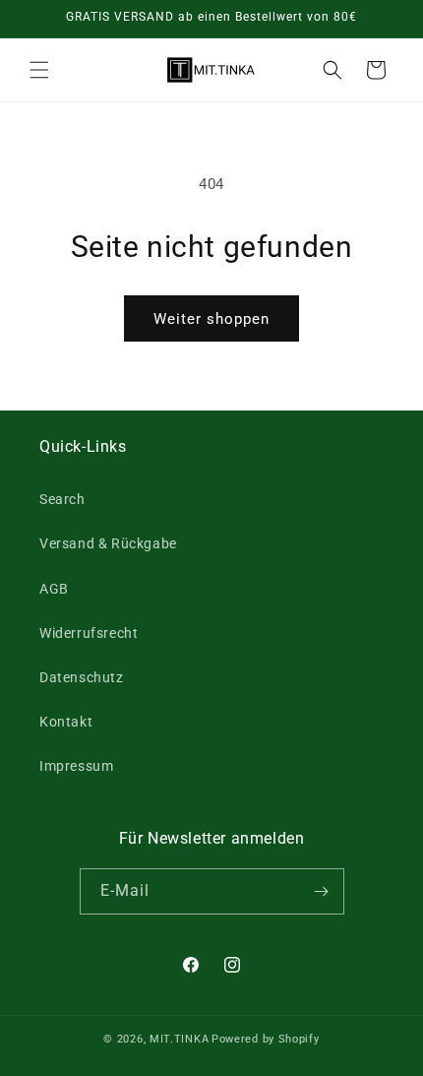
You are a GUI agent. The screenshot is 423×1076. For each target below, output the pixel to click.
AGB (54, 589)
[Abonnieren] (321, 891)
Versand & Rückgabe (108, 543)
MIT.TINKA (179, 1039)
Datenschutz (81, 677)
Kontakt (65, 721)
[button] (39, 70)
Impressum (76, 766)
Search (62, 499)
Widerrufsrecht (88, 633)
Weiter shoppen (211, 319)
